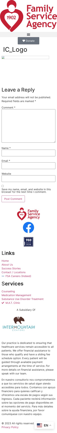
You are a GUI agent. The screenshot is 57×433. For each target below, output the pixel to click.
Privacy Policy (10, 427)
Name (6, 148)
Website (6, 173)
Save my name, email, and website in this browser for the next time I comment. (26, 190)
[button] (28, 34)
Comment (8, 107)
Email (6, 161)
